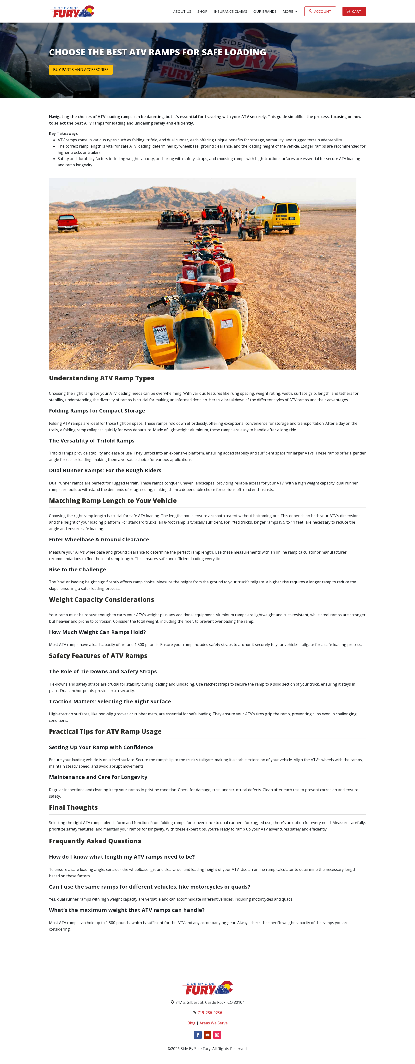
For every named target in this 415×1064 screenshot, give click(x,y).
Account (322, 11)
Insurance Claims (230, 11)
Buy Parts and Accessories (81, 69)
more (288, 11)
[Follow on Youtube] (207, 1035)
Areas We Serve (214, 1023)
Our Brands (264, 11)
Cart (356, 11)
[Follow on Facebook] (198, 1035)
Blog (191, 1023)
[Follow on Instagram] (217, 1035)
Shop (202, 11)
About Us (182, 11)
